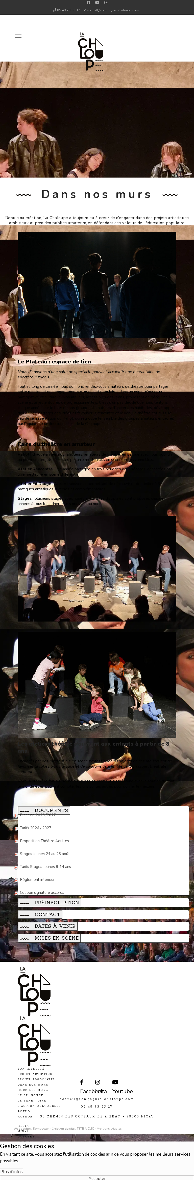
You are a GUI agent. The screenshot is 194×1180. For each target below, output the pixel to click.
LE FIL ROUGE (30, 1095)
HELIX (23, 1126)
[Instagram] (105, 2)
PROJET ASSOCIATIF (36, 1079)
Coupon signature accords (42, 892)
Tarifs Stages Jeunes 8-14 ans (45, 866)
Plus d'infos (11, 1172)
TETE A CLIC (85, 1129)
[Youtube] (97, 2)
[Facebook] (88, 2)
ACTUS (24, 1111)
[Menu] (7, 21)
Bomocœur (41, 1129)
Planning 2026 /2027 (38, 815)
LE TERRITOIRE (32, 1100)
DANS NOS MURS (33, 1084)
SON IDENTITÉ (31, 1068)
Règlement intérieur (37, 879)
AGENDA (25, 1116)
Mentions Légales (109, 1129)
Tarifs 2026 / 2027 (35, 827)
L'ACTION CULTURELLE (39, 1106)
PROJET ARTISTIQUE (36, 1074)
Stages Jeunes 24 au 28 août (45, 853)
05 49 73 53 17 (68, 10)
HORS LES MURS (33, 1090)
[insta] (96, 1079)
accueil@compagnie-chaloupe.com (113, 10)
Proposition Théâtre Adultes (44, 840)
